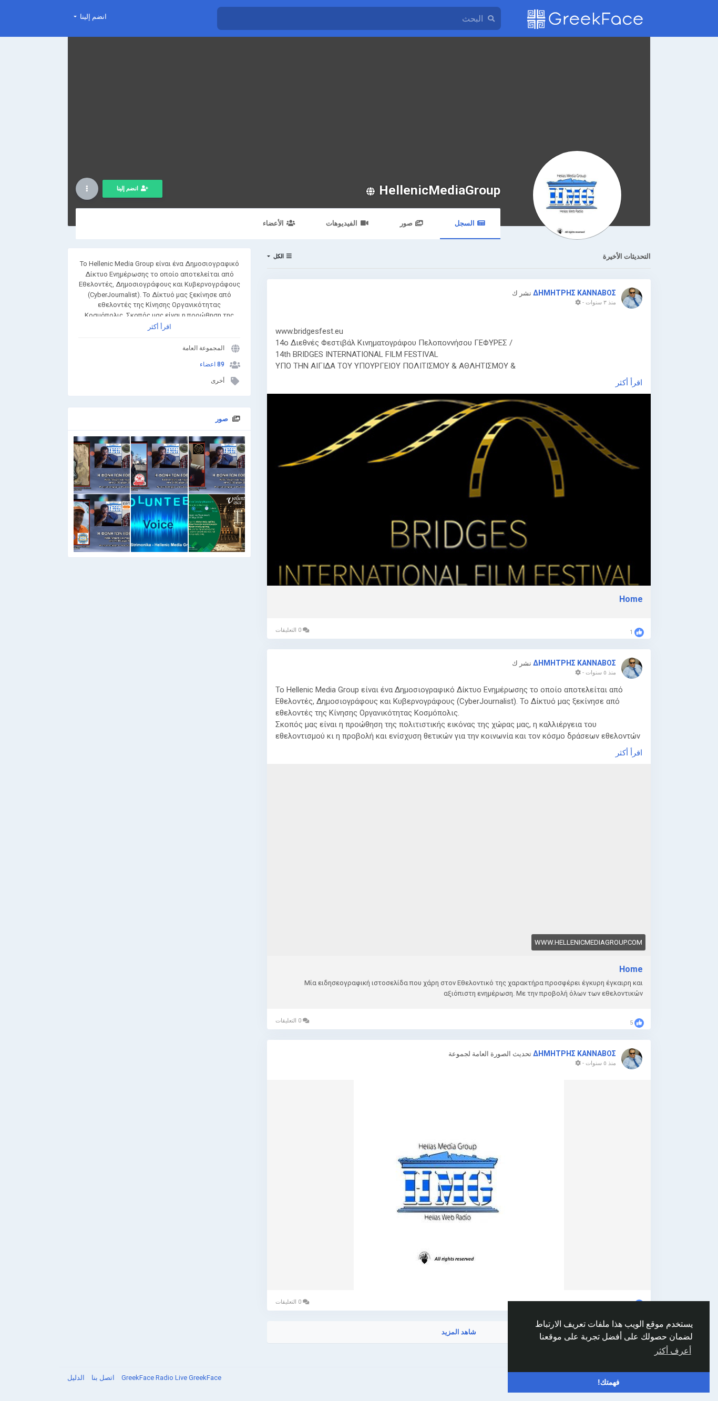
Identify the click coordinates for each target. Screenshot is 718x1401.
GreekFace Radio (148, 1378)
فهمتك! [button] (609, 1382)
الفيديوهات (341, 223)
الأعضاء (273, 223)
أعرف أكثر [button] (672, 1350)
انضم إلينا (127, 188)
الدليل (76, 1378)
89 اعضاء (212, 364)
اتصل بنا (102, 1378)
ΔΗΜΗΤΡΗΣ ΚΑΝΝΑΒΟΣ (574, 293)
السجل (465, 223)
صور (406, 223)
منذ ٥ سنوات (601, 672)
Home (631, 599)
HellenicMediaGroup (439, 190)
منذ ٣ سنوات (601, 302)
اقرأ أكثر (159, 327)
